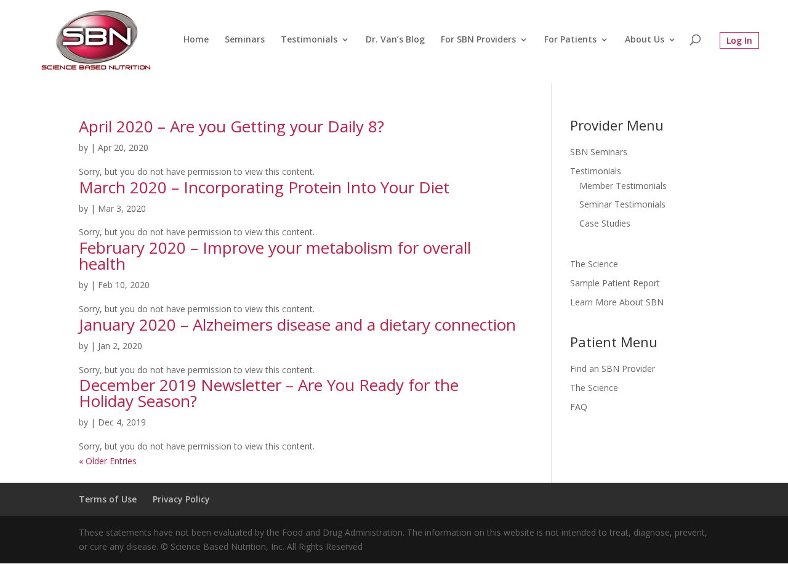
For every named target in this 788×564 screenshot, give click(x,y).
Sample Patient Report (615, 283)
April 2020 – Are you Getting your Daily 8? (231, 126)
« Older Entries (108, 461)
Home (196, 40)
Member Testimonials (623, 185)
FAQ (578, 407)
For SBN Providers (478, 40)
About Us (644, 40)
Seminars (245, 40)
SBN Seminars (598, 152)
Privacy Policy (181, 499)
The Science (594, 264)
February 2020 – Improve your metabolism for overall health (275, 255)
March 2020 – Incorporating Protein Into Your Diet (264, 187)
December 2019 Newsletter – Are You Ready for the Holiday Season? (269, 393)
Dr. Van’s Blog (395, 40)
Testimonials (309, 40)
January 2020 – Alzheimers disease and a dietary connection (297, 324)
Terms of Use (108, 499)
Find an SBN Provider (612, 368)
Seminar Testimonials (622, 204)
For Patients (570, 40)
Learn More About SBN (617, 302)
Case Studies (604, 223)
